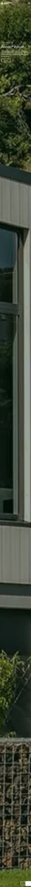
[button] (22, 883)
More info (6, 60)
